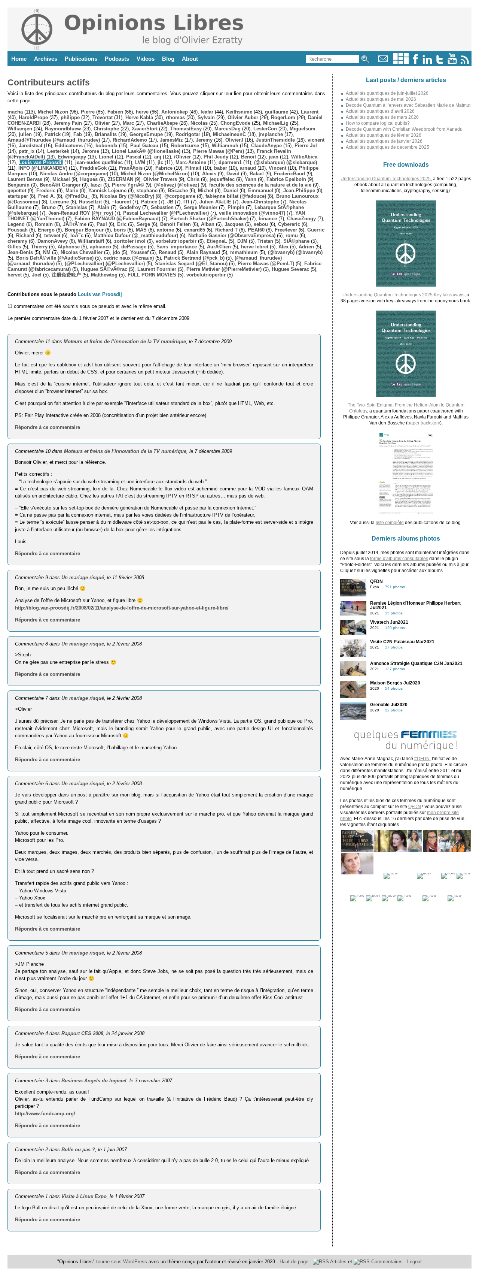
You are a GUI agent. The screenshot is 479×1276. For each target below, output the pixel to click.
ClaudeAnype (266, 145)
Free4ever (286, 230)
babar (220, 168)
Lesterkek (58, 151)
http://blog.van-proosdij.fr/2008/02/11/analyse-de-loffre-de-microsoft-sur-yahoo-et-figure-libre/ (122, 608)
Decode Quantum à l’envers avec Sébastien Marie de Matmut (408, 105)
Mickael (61, 179)
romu (292, 235)
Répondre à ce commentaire (47, 427)
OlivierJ (234, 140)
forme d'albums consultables (399, 558)
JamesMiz (171, 140)
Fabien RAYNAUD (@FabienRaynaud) (117, 218)
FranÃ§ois (131, 168)
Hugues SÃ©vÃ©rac (104, 269)
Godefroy (130, 207)
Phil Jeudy (216, 157)
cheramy (17, 241)
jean (273, 157)
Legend (16, 224)
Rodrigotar (188, 134)
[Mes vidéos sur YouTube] (452, 62)
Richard (25, 235)
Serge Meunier (200, 207)
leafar (207, 112)
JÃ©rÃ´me (74, 224)
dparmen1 (230, 162)
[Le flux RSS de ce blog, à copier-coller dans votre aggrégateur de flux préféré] (465, 62)
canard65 (194, 230)
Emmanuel (260, 190)
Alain (103, 207)
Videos (146, 58)
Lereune (59, 202)
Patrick (53, 134)
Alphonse (69, 247)
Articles (338, 1261)
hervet (14, 275)
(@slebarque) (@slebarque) (285, 162)
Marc (128, 123)
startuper (17, 196)
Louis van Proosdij (41, 162)
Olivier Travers (160, 179)
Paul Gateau (144, 145)
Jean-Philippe (299, 190)
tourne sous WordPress (122, 1261)
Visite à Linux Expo (84, 1196)
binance (268, 218)
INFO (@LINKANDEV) (42, 168)
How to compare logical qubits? (378, 123)
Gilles (14, 247)
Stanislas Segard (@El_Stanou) (191, 263)
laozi (96, 185)
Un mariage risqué (82, 577)
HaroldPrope (33, 117)
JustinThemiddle (275, 140)
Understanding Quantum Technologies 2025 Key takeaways (403, 295)
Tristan (265, 241)
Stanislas (76, 207)
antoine (165, 230)
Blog (168, 58)
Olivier (102, 123)
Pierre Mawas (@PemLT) (266, 263)
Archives (45, 58)
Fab (77, 134)
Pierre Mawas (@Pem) (218, 151)
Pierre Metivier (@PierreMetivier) (224, 269)
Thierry (39, 247)
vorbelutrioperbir (206, 275)
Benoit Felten (175, 224)
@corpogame (179, 196)
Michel (205, 190)
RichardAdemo (130, 140)
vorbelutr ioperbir (176, 241)
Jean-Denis (20, 252)
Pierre (88, 112)
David (233, 173)
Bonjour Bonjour (84, 230)
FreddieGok (93, 168)
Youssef (139, 252)
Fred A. (46, 196)
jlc (160, 162)
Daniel (230, 190)
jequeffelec (222, 179)
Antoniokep (174, 112)
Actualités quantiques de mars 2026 (382, 117)
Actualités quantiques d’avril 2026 (380, 111)
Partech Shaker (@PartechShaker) (209, 218)
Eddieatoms (69, 145)
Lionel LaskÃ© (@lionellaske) (146, 151)
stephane (147, 190)
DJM (242, 241)
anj (157, 157)
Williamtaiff (91, 241)
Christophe (106, 128)
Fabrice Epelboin (286, 179)
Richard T (226, 230)
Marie (71, 190)
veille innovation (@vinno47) (252, 213)
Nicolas (199, 123)
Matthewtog (104, 275)
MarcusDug (227, 128)
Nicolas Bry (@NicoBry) (127, 196)
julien (25, 134)
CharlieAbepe (162, 123)
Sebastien (162, 207)
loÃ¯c (76, 235)
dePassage (133, 247)
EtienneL (217, 241)
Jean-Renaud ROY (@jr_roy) (80, 213)
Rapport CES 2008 (82, 1033)
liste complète (390, 522)
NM (47, 252)
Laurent (309, 112)
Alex (283, 247)
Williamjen (19, 128)
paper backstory (424, 423)
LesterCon (265, 128)
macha (15, 112)
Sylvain (206, 117)
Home (19, 58)
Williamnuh (225, 145)
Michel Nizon (53, 112)
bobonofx (106, 145)
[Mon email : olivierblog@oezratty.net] (383, 62)
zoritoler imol (130, 241)
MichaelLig (276, 123)
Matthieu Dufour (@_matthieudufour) (136, 235)
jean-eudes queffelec (99, 162)
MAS (141, 230)
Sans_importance (176, 247)
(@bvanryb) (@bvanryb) (295, 252)
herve (142, 112)
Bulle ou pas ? (78, 1149)
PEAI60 (256, 230)
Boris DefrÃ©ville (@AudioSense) (55, 258)
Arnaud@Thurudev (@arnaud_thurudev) (53, 140)
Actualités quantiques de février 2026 (383, 135)
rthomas (175, 117)
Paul (102, 224)
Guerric (315, 230)
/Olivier (182, 157)
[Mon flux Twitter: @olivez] (439, 62)
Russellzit (90, 202)
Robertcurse (185, 145)
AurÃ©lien (219, 247)
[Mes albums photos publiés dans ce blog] (401, 62)
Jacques (234, 224)
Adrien (306, 247)
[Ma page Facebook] (415, 62)
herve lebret (254, 247)
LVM (140, 162)
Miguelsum (302, 128)
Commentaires (386, 1261)
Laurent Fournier (156, 269)
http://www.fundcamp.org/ (45, 1113)
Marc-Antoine (191, 162)
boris (120, 230)
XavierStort (145, 128)
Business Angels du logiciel (93, 1080)
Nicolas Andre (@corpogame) (74, 173)
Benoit (248, 157)
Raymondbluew (63, 128)
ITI (186, 202)
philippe (70, 117)
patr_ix (26, 151)
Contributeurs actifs (48, 82)
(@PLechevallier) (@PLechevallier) (105, 263)
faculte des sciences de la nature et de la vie (260, 185)
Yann (250, 179)
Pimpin (236, 207)
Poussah (17, 230)
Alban (207, 224)
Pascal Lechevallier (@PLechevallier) (166, 213)
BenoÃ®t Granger (60, 185)
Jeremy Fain (68, 123)
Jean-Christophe (260, 202)
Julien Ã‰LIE (215, 202)
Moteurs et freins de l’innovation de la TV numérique (125, 341)
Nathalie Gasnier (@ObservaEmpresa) (231, 235)
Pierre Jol (306, 145)
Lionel (106, 157)
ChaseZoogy (301, 218)
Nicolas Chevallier (82, 252)
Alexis (209, 173)
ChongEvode (235, 123)
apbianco (100, 247)
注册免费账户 (66, 275)
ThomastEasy (186, 128)
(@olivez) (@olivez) (176, 185)
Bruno (49, 207)
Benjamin (18, 185)
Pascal (133, 157)
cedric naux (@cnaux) (129, 258)
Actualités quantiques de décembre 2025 (387, 147)
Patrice (149, 202)
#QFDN (422, 758)
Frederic (45, 190)
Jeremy (204, 140)
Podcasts (117, 58)
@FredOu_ (77, 196)
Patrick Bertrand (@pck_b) (194, 258)
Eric (121, 224)
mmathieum (244, 252)
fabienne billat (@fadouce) (235, 196)
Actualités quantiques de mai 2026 (381, 99)
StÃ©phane (296, 241)
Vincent (277, 168)
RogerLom (283, 117)
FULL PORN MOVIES (152, 275)
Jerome (90, 151)
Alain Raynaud (203, 252)
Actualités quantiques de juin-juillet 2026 (387, 93)
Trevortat (102, 117)
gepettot (16, 190)
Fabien (115, 112)
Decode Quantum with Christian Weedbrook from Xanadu (404, 129)
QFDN (414, 806)
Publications (81, 58)
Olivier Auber (243, 117)
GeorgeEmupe (146, 134)
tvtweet (52, 235)
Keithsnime (239, 112)
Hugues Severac (290, 269)
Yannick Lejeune (107, 190)
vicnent (316, 140)
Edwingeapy (72, 157)
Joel (37, 275)
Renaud (167, 252)
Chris (193, 179)
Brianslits (106, 134)
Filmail (193, 168)
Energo (46, 230)
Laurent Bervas (24, 179)
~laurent (121, 202)
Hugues (89, 179)
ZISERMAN (120, 179)
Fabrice (164, 168)
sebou (261, 224)
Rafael (257, 173)
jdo (116, 252)
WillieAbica (304, 157)
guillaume (276, 112)
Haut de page (294, 1261)
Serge (143, 224)
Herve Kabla (139, 117)
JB (170, 202)
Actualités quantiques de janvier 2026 (384, 141)
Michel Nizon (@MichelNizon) (155, 173)
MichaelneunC (229, 134)
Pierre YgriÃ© (128, 185)
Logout (414, 1261)
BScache (178, 190)
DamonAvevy (52, 241)
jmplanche (271, 134)
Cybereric (289, 224)
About (190, 58)
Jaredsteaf (30, 145)
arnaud (248, 168)
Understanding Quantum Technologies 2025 (386, 178)
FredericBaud (289, 173)
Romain (44, 224)
